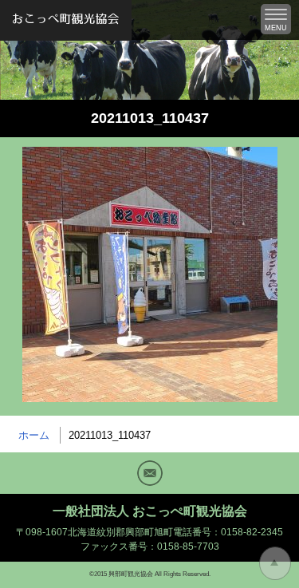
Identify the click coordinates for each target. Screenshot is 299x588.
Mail (150, 473)
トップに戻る (275, 563)
